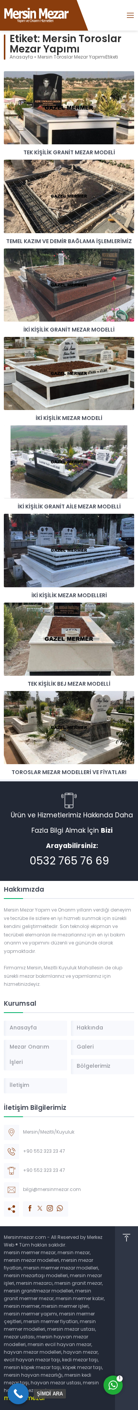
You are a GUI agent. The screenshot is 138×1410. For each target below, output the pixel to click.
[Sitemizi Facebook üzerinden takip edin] (26, 1204)
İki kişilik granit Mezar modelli (69, 330)
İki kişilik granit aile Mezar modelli (69, 507)
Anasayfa (21, 57)
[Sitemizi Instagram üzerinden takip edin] (46, 1204)
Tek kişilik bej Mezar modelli (69, 684)
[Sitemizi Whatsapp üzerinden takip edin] (56, 1204)
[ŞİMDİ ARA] (18, 1393)
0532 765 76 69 (69, 861)
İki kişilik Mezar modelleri (69, 596)
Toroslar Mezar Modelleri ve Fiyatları (69, 773)
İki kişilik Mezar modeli (69, 419)
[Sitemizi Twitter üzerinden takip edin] (36, 1204)
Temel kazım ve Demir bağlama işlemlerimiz (69, 242)
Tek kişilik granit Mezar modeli (69, 153)
